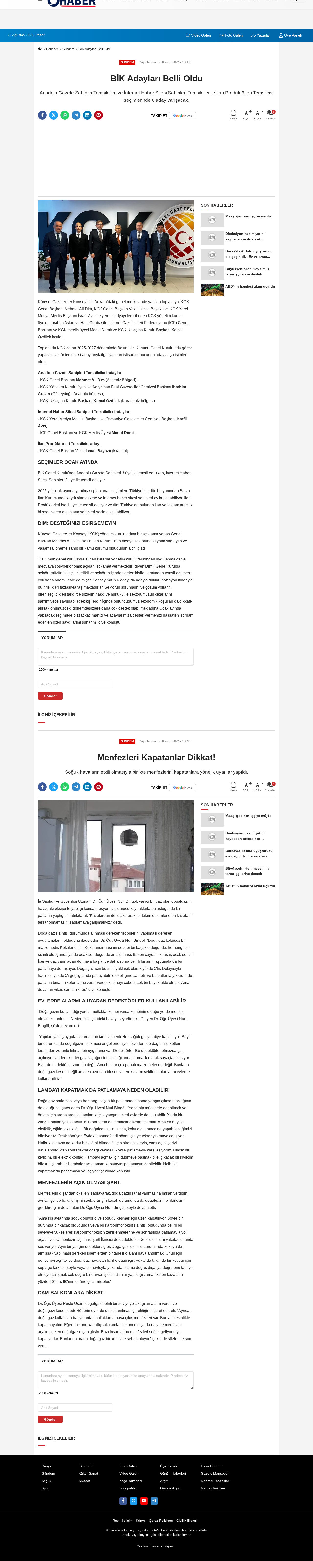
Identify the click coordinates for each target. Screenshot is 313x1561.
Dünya (47, 1466)
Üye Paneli (292, 35)
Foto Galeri (233, 35)
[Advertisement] (156, 158)
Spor (45, 1488)
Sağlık (46, 1481)
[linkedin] (87, 115)
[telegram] (76, 115)
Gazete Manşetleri (215, 1473)
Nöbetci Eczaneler (215, 1481)
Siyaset (84, 1481)
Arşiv (164, 1481)
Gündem (68, 49)
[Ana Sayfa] (40, 49)
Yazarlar (263, 35)
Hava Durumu (212, 1466)
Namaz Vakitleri (213, 1488)
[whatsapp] (64, 115)
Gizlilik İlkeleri (186, 1520)
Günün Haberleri (173, 1473)
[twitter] (53, 115)
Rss (116, 1520)
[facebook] (42, 115)
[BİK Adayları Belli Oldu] (116, 246)
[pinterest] (98, 115)
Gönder (50, 696)
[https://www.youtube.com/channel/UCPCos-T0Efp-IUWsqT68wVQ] (143, 1501)
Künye (141, 1520)
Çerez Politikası (161, 1520)
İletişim (127, 1520)
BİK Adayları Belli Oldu (95, 49)
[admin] (154, 1501)
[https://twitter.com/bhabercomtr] (123, 1501)
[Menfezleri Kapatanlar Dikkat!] (116, 846)
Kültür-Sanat (88, 1473)
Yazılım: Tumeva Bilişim (155, 1546)
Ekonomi (85, 1466)
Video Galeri (200, 35)
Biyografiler (128, 1488)
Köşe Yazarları (130, 1481)
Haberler (52, 49)
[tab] (52, 637)
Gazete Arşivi (170, 1488)
